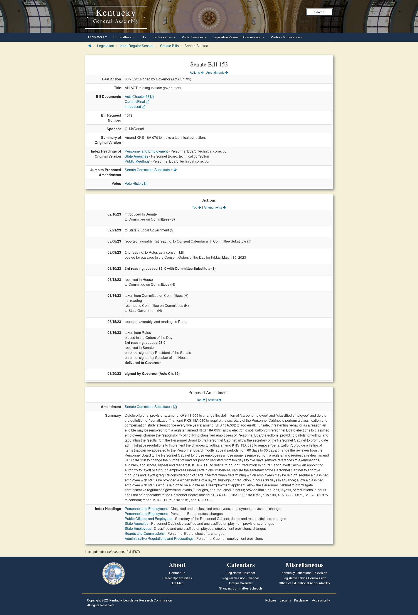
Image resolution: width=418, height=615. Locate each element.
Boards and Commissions (145, 533)
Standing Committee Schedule (241, 588)
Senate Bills (169, 45)
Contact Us (177, 573)
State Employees (138, 528)
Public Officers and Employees (148, 518)
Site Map (177, 583)
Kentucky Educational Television (304, 573)
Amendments (215, 72)
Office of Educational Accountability (304, 583)
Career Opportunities (177, 578)
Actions (195, 72)
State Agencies (136, 156)
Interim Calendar (241, 583)
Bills (143, 37)
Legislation (105, 45)
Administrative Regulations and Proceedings (159, 538)
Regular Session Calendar (240, 578)
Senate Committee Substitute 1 (149, 169)
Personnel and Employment (146, 151)
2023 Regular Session (137, 45)
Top (195, 207)
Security (285, 600)
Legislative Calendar (241, 573)
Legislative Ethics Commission (304, 578)
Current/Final (135, 101)
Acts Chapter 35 (137, 96)
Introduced (133, 106)
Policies (270, 600)
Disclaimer (301, 600)
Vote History (134, 183)
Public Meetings (137, 161)
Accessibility (321, 600)
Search (319, 12)
